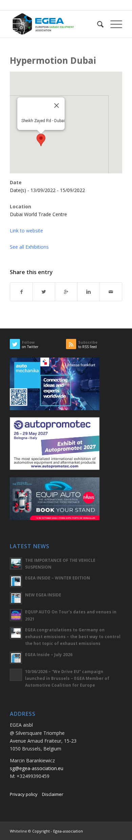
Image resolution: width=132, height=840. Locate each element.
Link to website (26, 230)
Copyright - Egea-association (57, 831)
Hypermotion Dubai (53, 60)
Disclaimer (52, 794)
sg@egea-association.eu (36, 768)
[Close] (56, 105)
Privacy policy (24, 794)
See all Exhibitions (29, 247)
